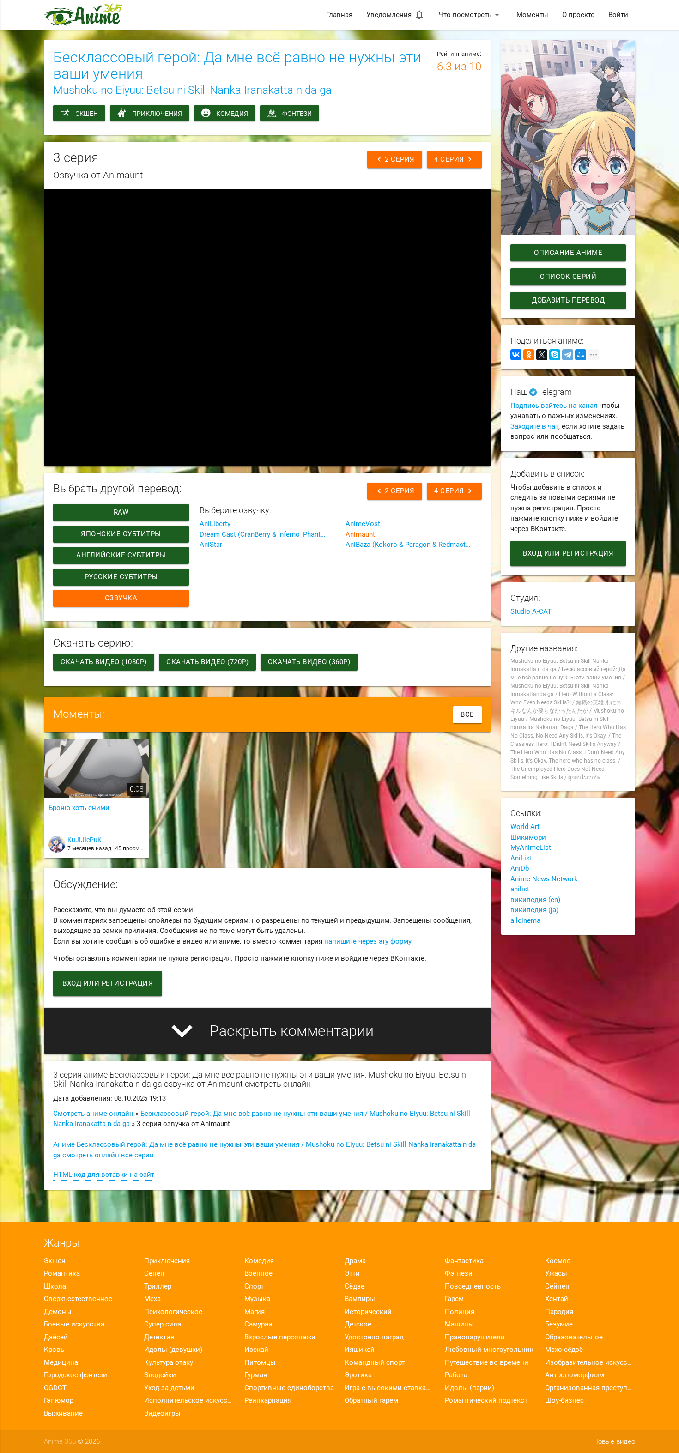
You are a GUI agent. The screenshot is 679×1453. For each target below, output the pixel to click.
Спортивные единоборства (289, 1388)
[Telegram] (567, 354)
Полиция (459, 1312)
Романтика (62, 1273)
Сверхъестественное (78, 1299)
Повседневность (473, 1286)
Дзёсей (56, 1337)
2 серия (395, 159)
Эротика (358, 1375)
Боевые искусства (74, 1324)
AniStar (211, 544)
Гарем (454, 1299)
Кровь (54, 1349)
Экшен (86, 113)
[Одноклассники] (528, 354)
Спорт (254, 1286)
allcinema (525, 920)
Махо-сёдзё (564, 1349)
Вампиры (360, 1299)
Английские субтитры (121, 555)
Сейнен (557, 1286)
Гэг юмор (58, 1400)
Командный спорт (375, 1362)
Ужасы (556, 1273)
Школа (55, 1286)
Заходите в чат (534, 426)
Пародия (559, 1312)
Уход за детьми (169, 1388)
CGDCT (55, 1388)
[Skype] (554, 354)
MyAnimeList (530, 847)
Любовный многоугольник (489, 1349)
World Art (525, 827)
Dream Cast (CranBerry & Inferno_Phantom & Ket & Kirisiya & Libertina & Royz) (267, 534)
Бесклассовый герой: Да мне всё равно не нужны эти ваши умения (237, 65)
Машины (459, 1324)
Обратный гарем (371, 1400)
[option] (96, 802)
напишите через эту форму (368, 941)
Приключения (157, 113)
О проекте (578, 15)
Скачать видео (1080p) (104, 662)
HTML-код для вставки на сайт (103, 1174)
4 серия (454, 159)
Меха (152, 1299)
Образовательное (574, 1337)
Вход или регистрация (107, 983)
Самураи (258, 1324)
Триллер (157, 1286)
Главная (339, 15)
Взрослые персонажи (279, 1337)
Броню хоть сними (78, 808)
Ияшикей (360, 1349)
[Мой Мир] (580, 354)
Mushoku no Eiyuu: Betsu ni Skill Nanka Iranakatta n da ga (192, 90)
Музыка (257, 1299)
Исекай (256, 1349)
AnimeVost (363, 524)
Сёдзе (354, 1286)
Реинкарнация (267, 1400)
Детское (358, 1324)
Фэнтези (297, 113)
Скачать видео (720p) (207, 662)
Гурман (255, 1375)
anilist (519, 889)
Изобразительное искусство (590, 1362)
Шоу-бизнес (564, 1400)
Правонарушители (475, 1337)
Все (467, 714)
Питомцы (260, 1362)
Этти (352, 1273)
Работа (456, 1375)
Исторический (368, 1312)
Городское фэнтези (75, 1375)
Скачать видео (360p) (309, 662)
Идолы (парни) (469, 1388)
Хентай (556, 1299)
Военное (258, 1273)
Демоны (58, 1312)
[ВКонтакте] (515, 354)
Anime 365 (60, 1441)
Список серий (568, 276)
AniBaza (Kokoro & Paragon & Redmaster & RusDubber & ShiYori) (413, 544)
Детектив (159, 1337)
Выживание (63, 1413)
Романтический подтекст (486, 1400)
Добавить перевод (568, 300)
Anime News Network (544, 879)
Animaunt (360, 534)
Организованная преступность (590, 1388)
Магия (254, 1312)
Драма (355, 1261)
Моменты (532, 15)
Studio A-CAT (531, 611)
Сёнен (154, 1273)
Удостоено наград (374, 1337)
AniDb (519, 868)
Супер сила (162, 1324)
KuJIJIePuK (84, 839)
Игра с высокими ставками (390, 1388)
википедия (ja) (534, 910)
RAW (121, 512)
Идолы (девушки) (173, 1349)
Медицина (61, 1362)
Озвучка (121, 598)
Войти (618, 15)
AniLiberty (215, 524)
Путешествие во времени (486, 1362)
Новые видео (614, 1441)
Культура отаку (168, 1362)
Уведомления (395, 14)
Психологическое (173, 1312)
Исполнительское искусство (189, 1400)
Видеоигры (162, 1413)
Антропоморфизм (574, 1375)
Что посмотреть (471, 14)
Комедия (232, 113)
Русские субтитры (121, 577)
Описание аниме (568, 252)
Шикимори (528, 837)
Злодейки (160, 1375)
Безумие (559, 1324)
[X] (541, 354)
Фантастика (464, 1261)
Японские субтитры (121, 534)
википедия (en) (535, 900)
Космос (557, 1261)
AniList (521, 858)
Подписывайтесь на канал (554, 405)
